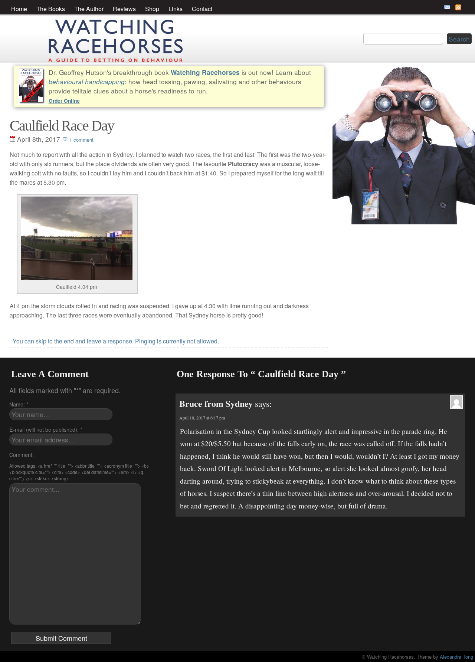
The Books (50, 8)
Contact (202, 8)
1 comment (81, 139)
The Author (89, 8)
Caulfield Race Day (62, 125)
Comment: (21, 454)
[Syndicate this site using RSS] (458, 7)
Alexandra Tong (456, 656)
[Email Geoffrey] (447, 7)
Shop (152, 8)
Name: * (19, 404)
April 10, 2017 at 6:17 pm (202, 418)
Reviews (124, 8)
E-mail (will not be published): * (45, 429)
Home (19, 8)
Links (175, 8)
